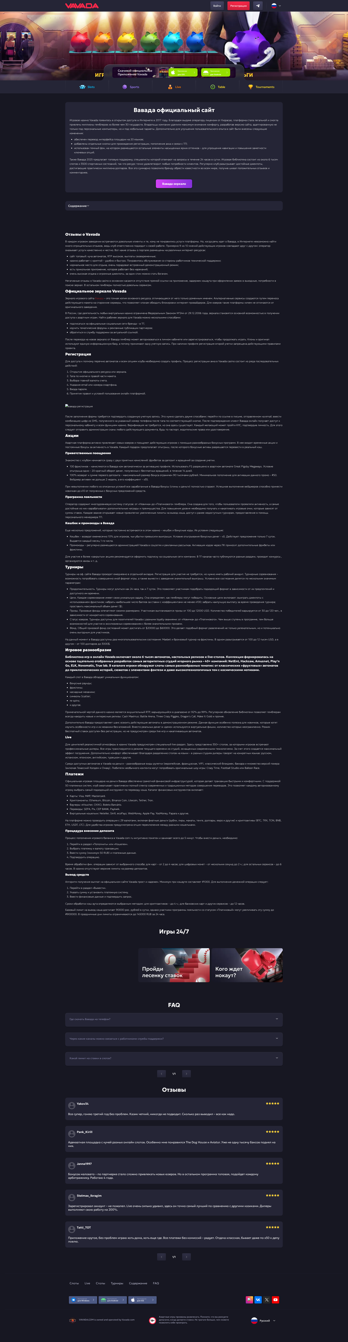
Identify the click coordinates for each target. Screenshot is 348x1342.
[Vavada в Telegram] (258, 5)
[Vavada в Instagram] (249, 1299)
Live (87, 1283)
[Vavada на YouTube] (275, 1299)
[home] (82, 5)
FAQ (156, 1283)
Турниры (117, 1283)
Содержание (138, 1283)
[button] (343, 46)
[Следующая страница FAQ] (186, 1073)
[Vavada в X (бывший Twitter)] (266, 1299)
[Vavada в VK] (258, 1299)
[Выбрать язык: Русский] (276, 5)
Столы (100, 1283)
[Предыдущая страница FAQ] (161, 1073)
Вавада (99, 298)
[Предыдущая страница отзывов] (161, 1257)
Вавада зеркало (174, 184)
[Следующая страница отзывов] (186, 1257)
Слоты (74, 1283)
